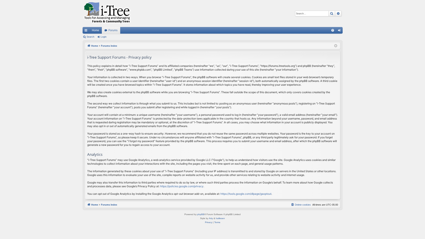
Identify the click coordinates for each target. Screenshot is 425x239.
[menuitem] (332, 30)
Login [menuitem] (340, 31)
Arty (211, 218)
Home (95, 30)
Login (103, 36)
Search (90, 36)
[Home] (107, 13)
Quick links (86, 31)
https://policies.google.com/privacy (181, 186)
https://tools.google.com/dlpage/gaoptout (245, 193)
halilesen (220, 218)
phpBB (200, 214)
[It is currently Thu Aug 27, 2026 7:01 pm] (335, 45)
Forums (113, 30)
